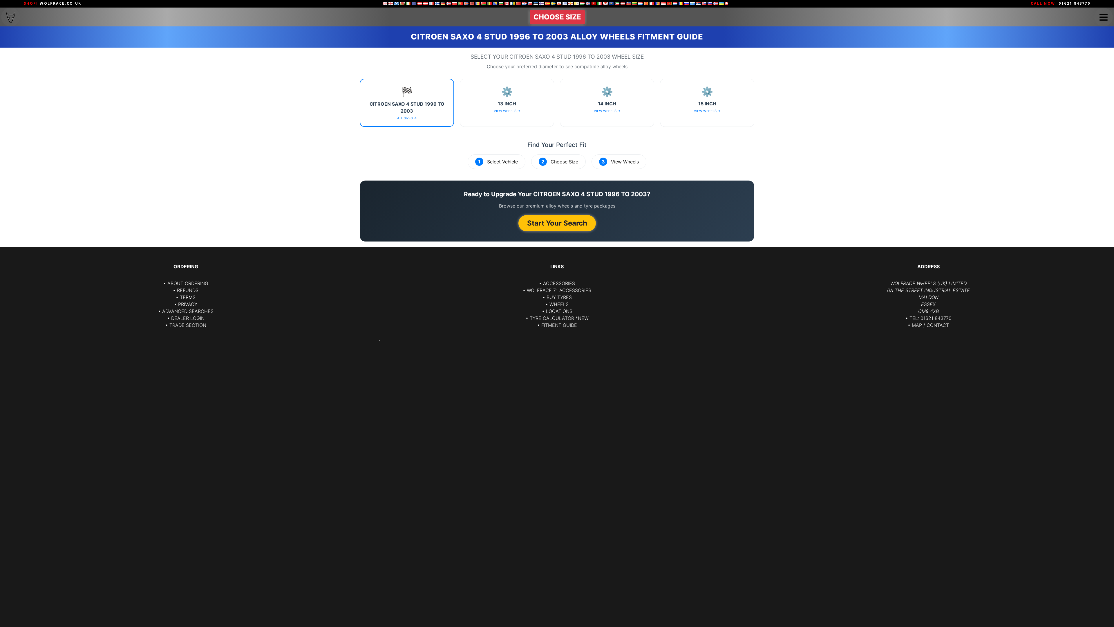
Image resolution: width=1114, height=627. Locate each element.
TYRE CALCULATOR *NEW (559, 318)
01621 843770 (936, 318)
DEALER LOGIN (188, 318)
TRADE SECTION (187, 325)
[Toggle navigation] (1103, 17)
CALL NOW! (1060, 3)
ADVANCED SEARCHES (188, 311)
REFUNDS (187, 290)
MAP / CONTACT (930, 325)
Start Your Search (557, 223)
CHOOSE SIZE (557, 17)
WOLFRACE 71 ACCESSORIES (559, 290)
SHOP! (53, 3)
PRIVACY (187, 304)
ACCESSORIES (559, 283)
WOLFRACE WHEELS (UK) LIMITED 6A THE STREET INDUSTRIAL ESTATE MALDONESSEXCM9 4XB (928, 297)
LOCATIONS (559, 311)
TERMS (188, 297)
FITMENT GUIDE (559, 325)
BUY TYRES (559, 297)
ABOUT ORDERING (187, 283)
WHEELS (559, 304)
